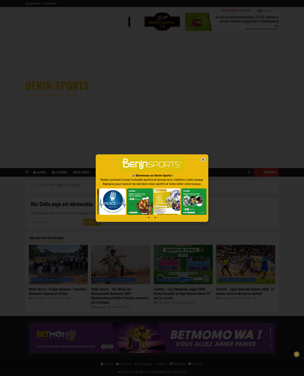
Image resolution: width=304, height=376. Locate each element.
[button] (203, 159)
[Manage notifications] (296, 354)
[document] (152, 188)
